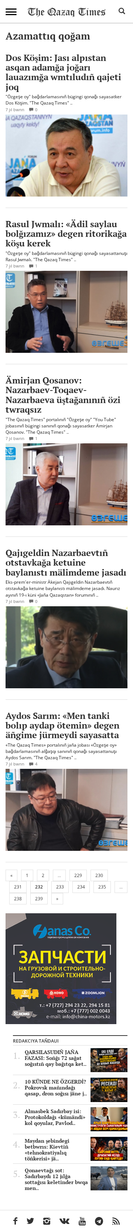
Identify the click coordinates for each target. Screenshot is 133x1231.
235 (102, 887)
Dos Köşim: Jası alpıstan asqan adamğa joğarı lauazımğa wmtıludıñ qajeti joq (63, 72)
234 (81, 887)
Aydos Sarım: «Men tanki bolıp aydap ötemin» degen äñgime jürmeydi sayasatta (62, 725)
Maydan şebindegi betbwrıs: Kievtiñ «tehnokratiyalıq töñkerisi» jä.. (47, 1150)
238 (18, 899)
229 (78, 875)
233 (60, 887)
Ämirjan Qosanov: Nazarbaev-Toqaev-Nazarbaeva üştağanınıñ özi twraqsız (63, 394)
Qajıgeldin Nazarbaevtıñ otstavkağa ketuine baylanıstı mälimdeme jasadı (66, 562)
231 (18, 887)
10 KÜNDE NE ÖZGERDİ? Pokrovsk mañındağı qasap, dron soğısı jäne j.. (56, 1088)
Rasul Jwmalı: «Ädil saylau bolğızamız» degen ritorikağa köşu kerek (66, 233)
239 (39, 899)
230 (99, 875)
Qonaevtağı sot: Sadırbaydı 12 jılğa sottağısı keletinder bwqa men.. (56, 1179)
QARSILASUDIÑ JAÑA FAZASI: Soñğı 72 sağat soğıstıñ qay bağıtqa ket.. (55, 1058)
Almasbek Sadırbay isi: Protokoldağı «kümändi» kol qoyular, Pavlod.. (55, 1117)
